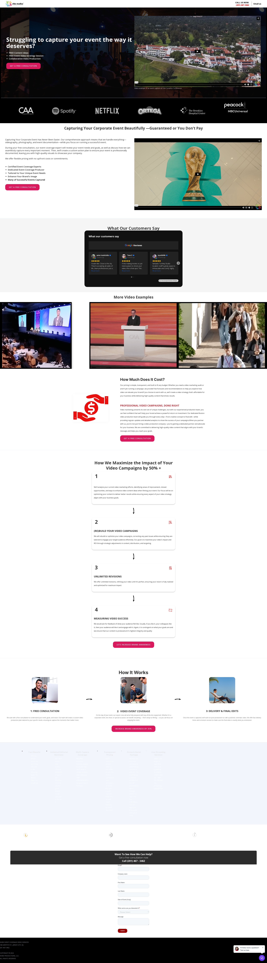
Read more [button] (95, 271)
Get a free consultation (23, 66)
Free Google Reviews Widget (169, 280)
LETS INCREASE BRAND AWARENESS (134, 645)
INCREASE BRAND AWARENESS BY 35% (133, 729)
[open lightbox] (45, 335)
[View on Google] (93, 256)
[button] (88, 263)
